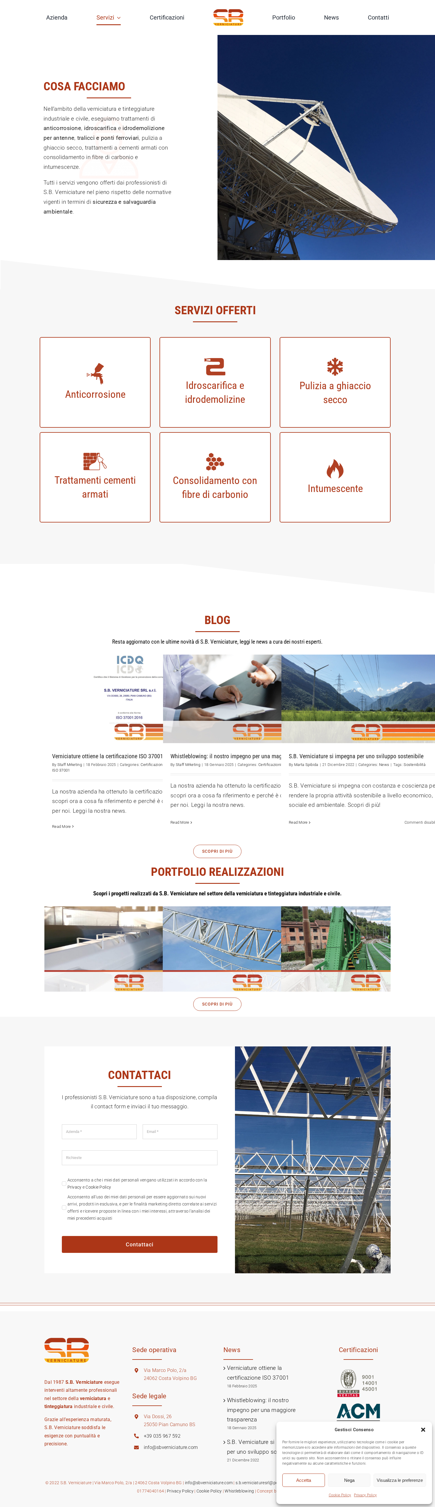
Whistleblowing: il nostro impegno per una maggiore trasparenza (261, 1410)
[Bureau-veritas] (358, 1372)
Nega (349, 1480)
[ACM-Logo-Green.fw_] (358, 1405)
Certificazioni (152, 764)
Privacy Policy (365, 1495)
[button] (423, 1430)
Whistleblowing (239, 1491)
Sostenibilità (415, 764)
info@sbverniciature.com (171, 1447)
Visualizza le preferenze (400, 1480)
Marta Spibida (306, 764)
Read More (61, 826)
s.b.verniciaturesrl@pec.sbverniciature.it (274, 1482)
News (384, 764)
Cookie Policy (340, 1495)
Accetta (303, 1480)
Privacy (74, 1187)
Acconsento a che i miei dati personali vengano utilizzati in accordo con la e (137, 1183)
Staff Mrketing (69, 764)
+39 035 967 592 (162, 1436)
